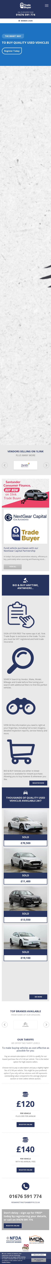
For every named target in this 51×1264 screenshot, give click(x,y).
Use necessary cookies (38, 1260)
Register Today (11, 51)
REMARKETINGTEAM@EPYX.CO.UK (25, 1202)
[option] (25, 465)
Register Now (38, 783)
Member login (26, 21)
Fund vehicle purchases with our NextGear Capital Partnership (21, 549)
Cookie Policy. (6, 1262)
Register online (25, 1124)
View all (12, 567)
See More (38, 997)
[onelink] (25, 5)
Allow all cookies (39, 1254)
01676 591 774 (25, 14)
